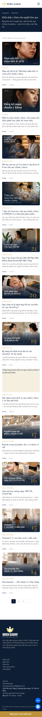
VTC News (12, 695)
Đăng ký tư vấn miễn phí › (21, 714)
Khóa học (6, 664)
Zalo (37, 700)
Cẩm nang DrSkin (9, 667)
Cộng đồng (6, 669)
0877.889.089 (8, 683)
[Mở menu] (38, 4)
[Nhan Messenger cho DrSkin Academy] (38, 707)
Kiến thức (15, 13)
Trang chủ (5, 13)
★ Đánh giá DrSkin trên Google (14, 693)
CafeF (19, 695)
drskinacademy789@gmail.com (14, 686)
